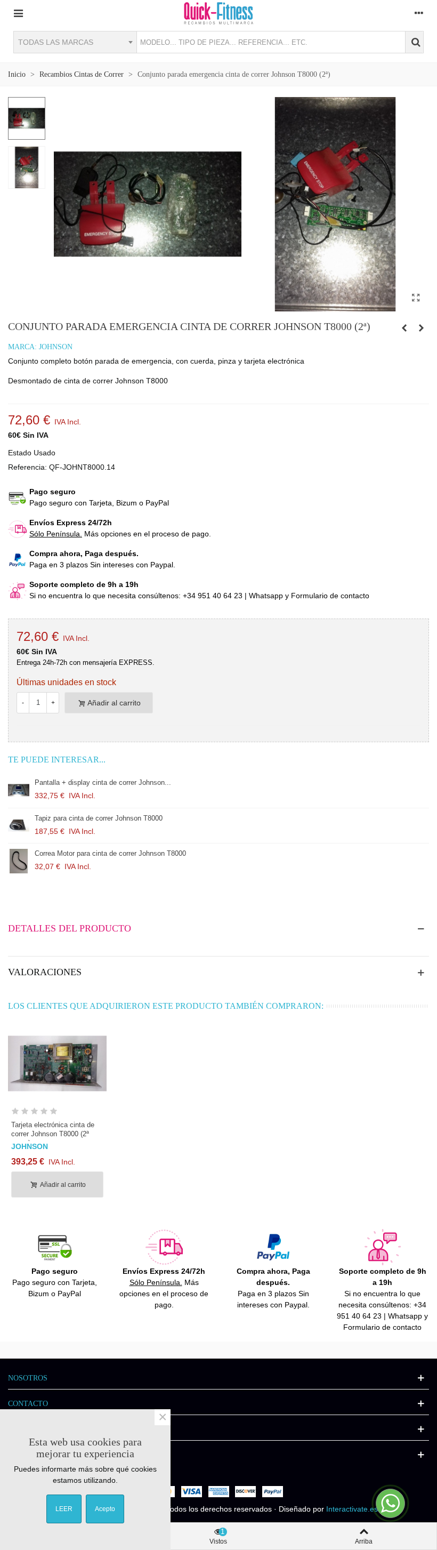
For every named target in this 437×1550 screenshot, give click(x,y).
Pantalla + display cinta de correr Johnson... (103, 782)
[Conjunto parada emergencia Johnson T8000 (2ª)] (416, 298)
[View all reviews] (57, 1113)
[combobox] (74, 42)
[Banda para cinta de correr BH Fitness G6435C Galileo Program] (404, 328)
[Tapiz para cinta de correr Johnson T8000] (18, 826)
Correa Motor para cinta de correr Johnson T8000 (110, 853)
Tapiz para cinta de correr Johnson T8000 (99, 818)
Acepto (105, 1509)
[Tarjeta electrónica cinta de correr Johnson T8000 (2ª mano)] (57, 1063)
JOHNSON (55, 347)
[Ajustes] (419, 13)
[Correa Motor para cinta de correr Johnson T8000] (18, 861)
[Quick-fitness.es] (218, 13)
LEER (63, 1509)
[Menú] (18, 13)
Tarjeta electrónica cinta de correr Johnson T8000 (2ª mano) (52, 1134)
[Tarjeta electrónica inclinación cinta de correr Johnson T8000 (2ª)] (421, 328)
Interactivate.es (352, 1509)
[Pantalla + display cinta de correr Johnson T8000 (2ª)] (18, 790)
